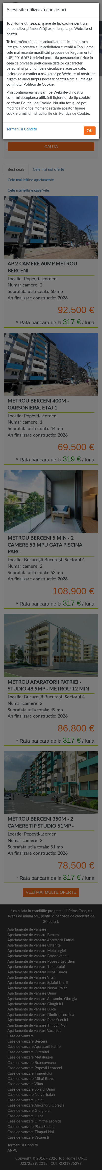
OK (90, 130)
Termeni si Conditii (21, 129)
